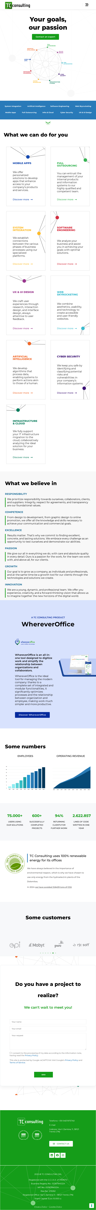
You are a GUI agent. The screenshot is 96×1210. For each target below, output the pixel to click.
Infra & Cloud (48, 112)
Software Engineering (59, 106)
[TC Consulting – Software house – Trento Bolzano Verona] (17, 4)
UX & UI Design (85, 112)
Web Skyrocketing (83, 106)
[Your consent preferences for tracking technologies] (91, 1205)
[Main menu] (87, 4)
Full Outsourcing (29, 112)
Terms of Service (17, 1062)
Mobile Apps (10, 112)
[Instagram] (63, 1155)
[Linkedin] (51, 1155)
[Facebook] (57, 1155)
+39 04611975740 (66, 1121)
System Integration (13, 106)
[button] (40, 953)
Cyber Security (66, 112)
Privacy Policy (31, 1055)
